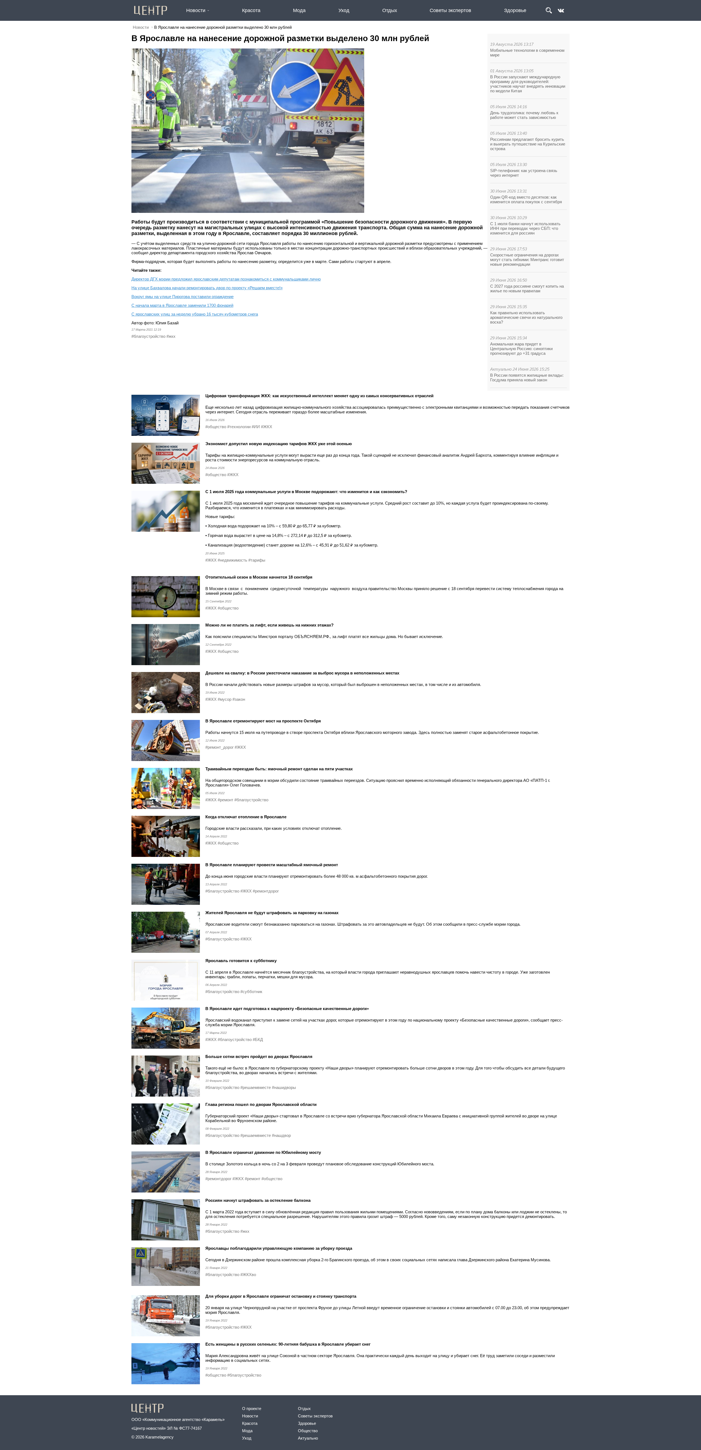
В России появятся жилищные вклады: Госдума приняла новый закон (527, 377)
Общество (308, 1430)
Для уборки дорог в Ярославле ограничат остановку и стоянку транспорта (280, 1296)
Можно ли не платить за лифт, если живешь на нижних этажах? (269, 625)
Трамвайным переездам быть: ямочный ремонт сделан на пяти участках (279, 769)
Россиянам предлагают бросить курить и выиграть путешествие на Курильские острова (527, 144)
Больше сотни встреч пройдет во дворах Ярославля (258, 1056)
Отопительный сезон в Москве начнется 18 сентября (258, 577)
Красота (251, 10)
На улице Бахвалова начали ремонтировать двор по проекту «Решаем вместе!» (207, 287)
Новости (195, 10)
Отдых (389, 10)
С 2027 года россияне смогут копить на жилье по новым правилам (527, 288)
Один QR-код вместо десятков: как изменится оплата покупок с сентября (526, 199)
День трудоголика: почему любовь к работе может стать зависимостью (524, 115)
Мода (299, 10)
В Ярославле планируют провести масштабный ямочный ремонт (271, 864)
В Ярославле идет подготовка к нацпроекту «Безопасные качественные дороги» (287, 1008)
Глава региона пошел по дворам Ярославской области (261, 1104)
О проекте (251, 1408)
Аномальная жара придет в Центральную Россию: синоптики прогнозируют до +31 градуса (521, 349)
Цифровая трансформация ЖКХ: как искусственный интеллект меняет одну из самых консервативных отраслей (319, 395)
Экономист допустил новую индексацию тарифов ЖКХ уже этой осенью (278, 443)
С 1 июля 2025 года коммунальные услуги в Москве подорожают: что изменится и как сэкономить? (306, 491)
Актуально (308, 1438)
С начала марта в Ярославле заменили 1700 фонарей (182, 305)
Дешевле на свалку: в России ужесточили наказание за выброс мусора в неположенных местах (302, 673)
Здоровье (515, 10)
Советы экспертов (450, 10)
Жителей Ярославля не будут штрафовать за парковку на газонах (271, 912)
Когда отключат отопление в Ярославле (245, 816)
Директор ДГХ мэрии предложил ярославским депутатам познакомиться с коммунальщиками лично (226, 279)
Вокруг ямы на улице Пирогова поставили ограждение (182, 296)
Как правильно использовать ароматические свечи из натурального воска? (526, 317)
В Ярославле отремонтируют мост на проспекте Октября (263, 721)
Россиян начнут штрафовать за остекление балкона (258, 1200)
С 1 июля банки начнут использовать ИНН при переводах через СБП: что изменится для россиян (525, 228)
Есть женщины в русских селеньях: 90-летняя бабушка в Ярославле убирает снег (288, 1344)
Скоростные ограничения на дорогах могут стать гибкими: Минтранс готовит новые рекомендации (527, 260)
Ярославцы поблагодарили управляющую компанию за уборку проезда (278, 1248)
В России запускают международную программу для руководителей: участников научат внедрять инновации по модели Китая (527, 84)
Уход (343, 10)
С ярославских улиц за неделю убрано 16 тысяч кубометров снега (194, 314)
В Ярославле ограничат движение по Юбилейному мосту (263, 1152)
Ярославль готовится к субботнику (241, 960)
